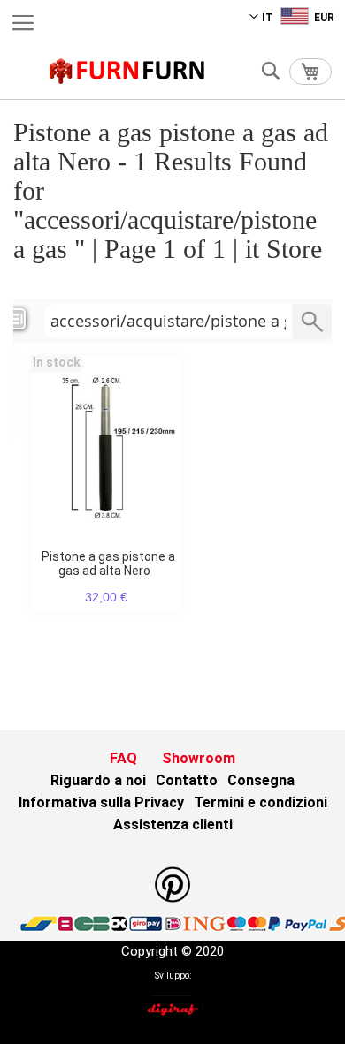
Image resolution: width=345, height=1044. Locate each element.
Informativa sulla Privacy (101, 802)
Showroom (198, 758)
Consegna (261, 780)
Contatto (187, 780)
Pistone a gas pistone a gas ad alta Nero (108, 563)
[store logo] (127, 71)
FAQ (123, 758)
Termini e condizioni (260, 802)
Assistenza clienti (173, 824)
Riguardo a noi (98, 780)
